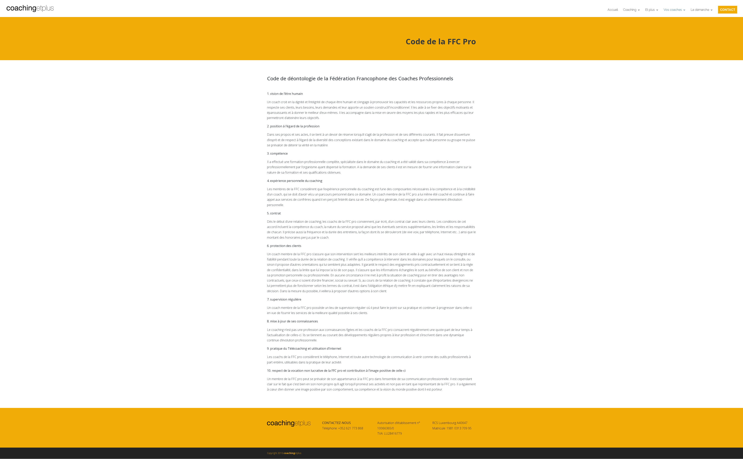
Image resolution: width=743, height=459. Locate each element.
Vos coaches (673, 10)
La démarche (700, 10)
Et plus (650, 10)
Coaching (629, 10)
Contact (727, 10)
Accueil (613, 10)
